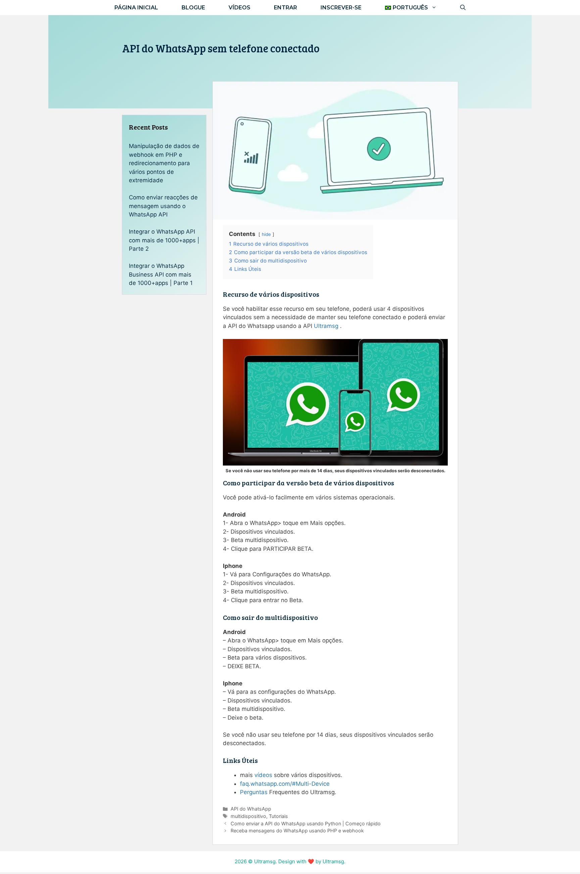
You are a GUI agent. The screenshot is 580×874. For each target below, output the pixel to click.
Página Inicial (136, 7)
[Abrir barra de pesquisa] (462, 7)
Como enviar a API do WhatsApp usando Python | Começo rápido (306, 823)
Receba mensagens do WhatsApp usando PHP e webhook (297, 830)
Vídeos (239, 7)
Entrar (285, 7)
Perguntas (254, 792)
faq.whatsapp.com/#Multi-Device (285, 783)
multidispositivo (248, 816)
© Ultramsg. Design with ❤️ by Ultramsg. (296, 861)
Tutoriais (278, 816)
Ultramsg (326, 326)
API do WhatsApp (251, 809)
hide (266, 234)
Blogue (193, 7)
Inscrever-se (341, 7)
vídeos (263, 775)
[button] (410, 7)
